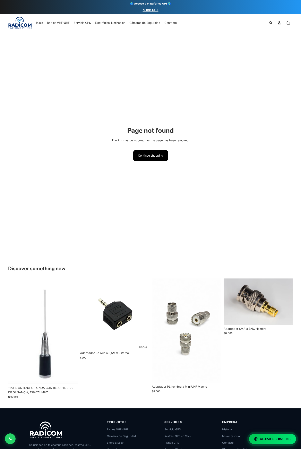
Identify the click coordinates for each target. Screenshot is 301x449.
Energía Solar (115, 442)
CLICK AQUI (150, 10)
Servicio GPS (172, 429)
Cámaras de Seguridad (121, 436)
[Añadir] (71, 377)
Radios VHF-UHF (118, 429)
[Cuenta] (279, 22)
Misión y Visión (231, 436)
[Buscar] (270, 22)
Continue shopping (150, 155)
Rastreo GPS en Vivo (177, 436)
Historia (227, 429)
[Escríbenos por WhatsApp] (10, 438)
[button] (288, 22)
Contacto (228, 442)
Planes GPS (171, 442)
